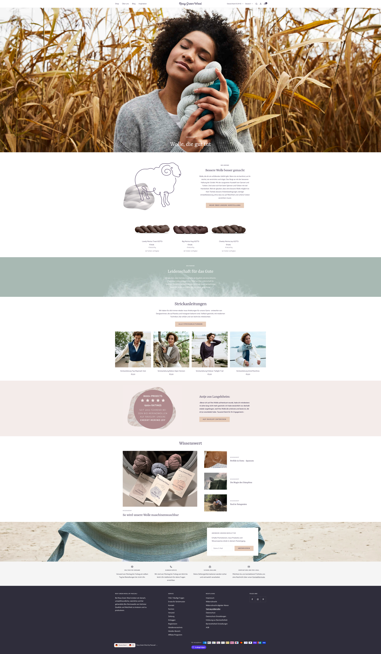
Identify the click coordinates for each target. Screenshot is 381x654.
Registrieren (172, 623)
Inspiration (143, 3)
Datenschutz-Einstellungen (216, 616)
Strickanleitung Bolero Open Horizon (171, 371)
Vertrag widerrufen (213, 609)
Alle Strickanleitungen (191, 324)
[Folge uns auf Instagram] (257, 599)
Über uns (125, 3)
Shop (117, 3)
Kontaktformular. (258, 577)
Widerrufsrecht (211, 601)
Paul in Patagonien (238, 504)
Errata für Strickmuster (176, 601)
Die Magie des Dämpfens (241, 482)
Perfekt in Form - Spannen (242, 461)
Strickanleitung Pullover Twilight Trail (209, 371)
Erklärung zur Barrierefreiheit (216, 620)
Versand (171, 612)
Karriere (171, 609)
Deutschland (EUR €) (234, 3)
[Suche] (256, 4)
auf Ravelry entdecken (214, 419)
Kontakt (171, 605)
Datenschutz (210, 612)
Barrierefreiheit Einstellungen (217, 623)
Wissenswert (127, 511)
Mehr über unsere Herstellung (225, 205)
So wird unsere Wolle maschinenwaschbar (151, 515)
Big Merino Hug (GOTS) (190, 241)
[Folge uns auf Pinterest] (263, 599)
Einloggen (172, 620)
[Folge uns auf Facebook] (252, 599)
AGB (207, 627)
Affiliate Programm (175, 634)
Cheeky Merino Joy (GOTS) (229, 241)
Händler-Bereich (174, 631)
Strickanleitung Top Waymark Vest (133, 371)
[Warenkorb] (265, 4)
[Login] (261, 4)
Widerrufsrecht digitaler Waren (217, 605)
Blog (133, 3)
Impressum (210, 598)
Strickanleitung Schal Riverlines (248, 371)
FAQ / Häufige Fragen (176, 598)
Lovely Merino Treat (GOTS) (152, 241)
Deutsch (248, 3)
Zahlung (171, 616)
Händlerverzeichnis (175, 627)
